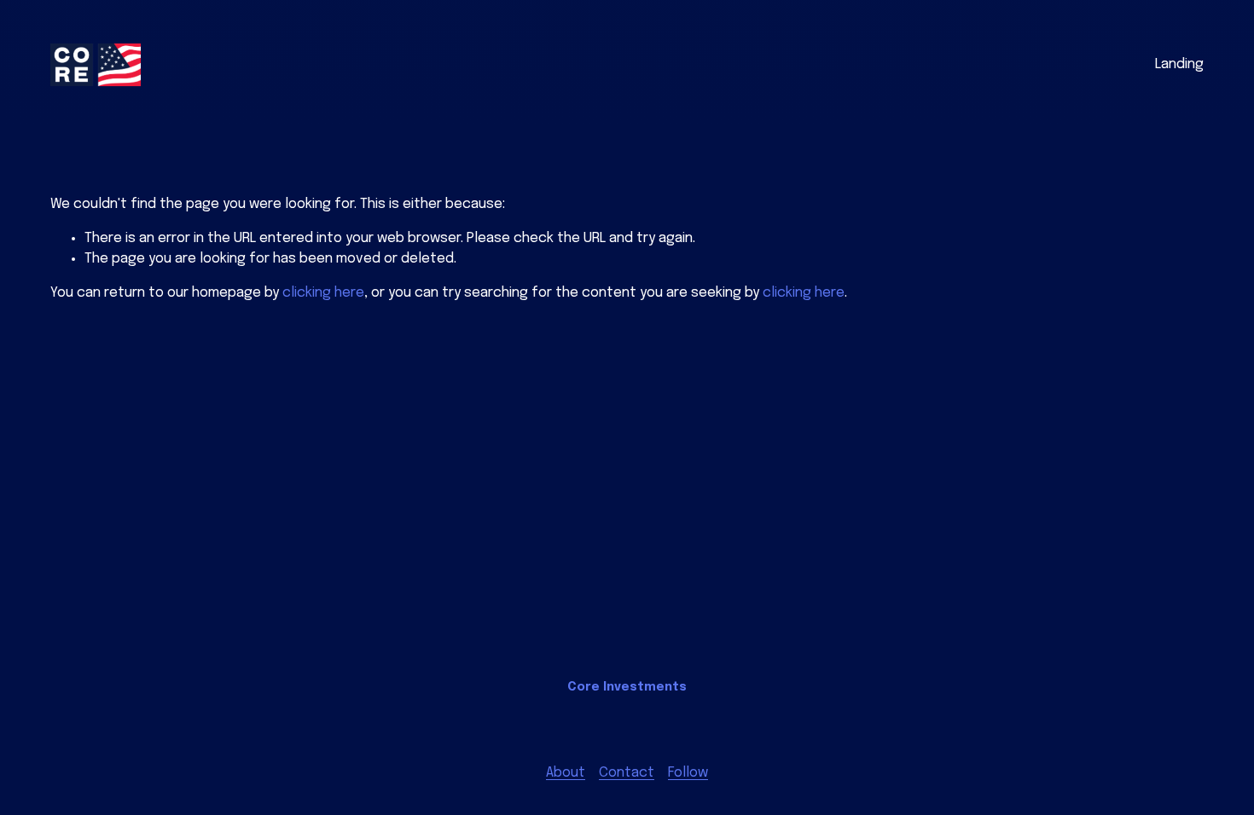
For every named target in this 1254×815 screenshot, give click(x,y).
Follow (688, 773)
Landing (1179, 64)
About (565, 773)
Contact (626, 773)
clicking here (323, 293)
